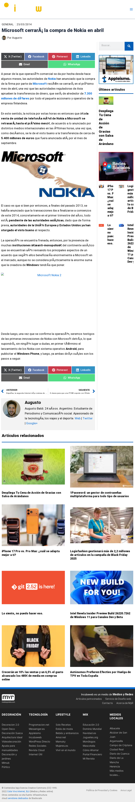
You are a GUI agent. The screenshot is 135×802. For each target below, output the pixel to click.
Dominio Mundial (92, 728)
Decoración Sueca (12, 733)
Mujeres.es (62, 745)
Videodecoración (11, 741)
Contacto (107, 703)
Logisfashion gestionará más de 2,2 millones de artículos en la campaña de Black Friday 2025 (100, 555)
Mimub (5, 762)
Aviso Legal (126, 790)
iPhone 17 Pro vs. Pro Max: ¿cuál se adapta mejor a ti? (112, 200)
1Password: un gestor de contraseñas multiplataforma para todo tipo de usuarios (99, 494)
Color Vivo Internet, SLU (18, 791)
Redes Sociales (37, 745)
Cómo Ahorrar (91, 749)
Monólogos (89, 741)
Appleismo (35, 733)
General (8, 24)
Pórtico (6, 766)
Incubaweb (35, 737)
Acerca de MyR (124, 703)
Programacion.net (39, 724)
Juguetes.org (90, 737)
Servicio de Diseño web (118, 698)
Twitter (88, 418)
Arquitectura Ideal (12, 737)
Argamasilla (116, 740)
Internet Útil (35, 754)
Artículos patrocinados (89, 698)
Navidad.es (89, 733)
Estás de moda (64, 728)
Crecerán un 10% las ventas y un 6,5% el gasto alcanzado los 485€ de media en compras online (32, 675)
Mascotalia (89, 745)
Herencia (115, 766)
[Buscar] (129, 46)
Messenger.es (37, 728)
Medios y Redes (123, 694)
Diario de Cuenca (119, 753)
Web (78, 418)
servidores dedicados (18, 798)
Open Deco (8, 728)
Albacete (115, 728)
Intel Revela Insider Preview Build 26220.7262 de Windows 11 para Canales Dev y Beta (100, 615)
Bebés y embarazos (67, 733)
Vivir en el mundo (65, 749)
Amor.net (61, 737)
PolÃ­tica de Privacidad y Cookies (101, 790)
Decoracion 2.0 (10, 724)
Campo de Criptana (121, 745)
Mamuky (61, 741)
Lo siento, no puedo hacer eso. (112, 234)
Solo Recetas (63, 724)
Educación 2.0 (91, 724)
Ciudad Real (117, 749)
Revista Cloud (37, 749)
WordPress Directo (39, 741)
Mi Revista (89, 758)
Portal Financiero (92, 754)
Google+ (31, 423)
